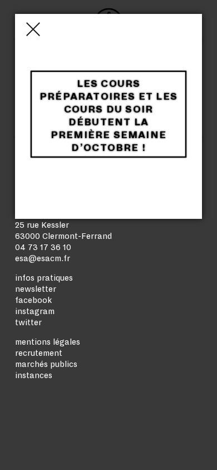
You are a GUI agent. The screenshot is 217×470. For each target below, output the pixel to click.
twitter (28, 322)
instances (33, 375)
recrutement (38, 353)
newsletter (35, 289)
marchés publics (46, 364)
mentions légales (47, 341)
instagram (35, 311)
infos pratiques (44, 277)
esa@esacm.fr (42, 258)
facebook (33, 300)
